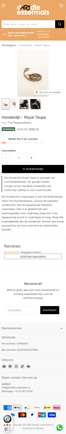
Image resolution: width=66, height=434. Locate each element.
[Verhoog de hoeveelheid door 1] (31, 158)
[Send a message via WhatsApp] (59, 427)
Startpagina (9, 45)
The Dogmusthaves (19, 122)
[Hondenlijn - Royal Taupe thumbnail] (5, 104)
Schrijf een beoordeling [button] (33, 256)
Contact (6, 383)
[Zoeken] (59, 24)
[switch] (7, 429)
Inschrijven (50, 310)
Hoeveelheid (9, 150)
